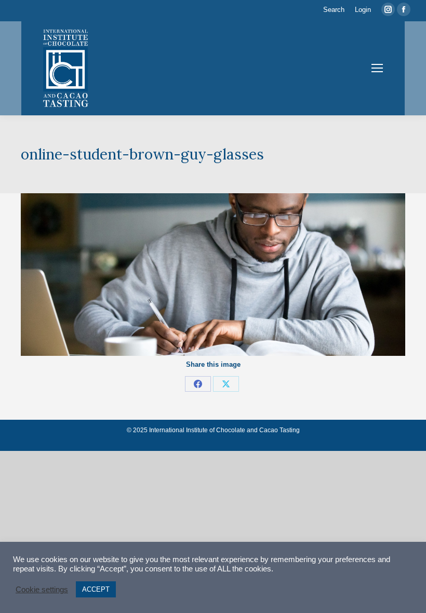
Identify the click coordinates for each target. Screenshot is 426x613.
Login (363, 10)
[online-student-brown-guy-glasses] (213, 274)
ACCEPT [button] (96, 589)
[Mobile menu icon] (377, 68)
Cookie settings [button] (42, 589)
